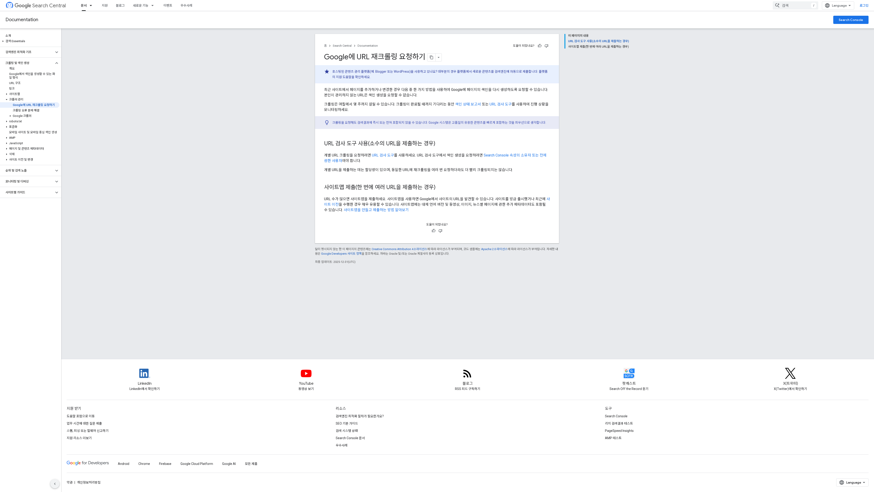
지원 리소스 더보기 (79, 438)
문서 (84, 5)
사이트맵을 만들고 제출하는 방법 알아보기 (376, 210)
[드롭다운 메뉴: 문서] (92, 5)
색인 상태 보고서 (468, 104)
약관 (70, 482)
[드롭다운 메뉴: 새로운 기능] (153, 5)
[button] (29, 41)
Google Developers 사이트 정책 (341, 253)
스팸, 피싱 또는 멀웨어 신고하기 (88, 431)
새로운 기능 (140, 5)
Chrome (144, 464)
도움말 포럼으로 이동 (81, 416)
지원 (105, 5)
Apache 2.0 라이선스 (494, 249)
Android (123, 464)
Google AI (229, 464)
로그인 (864, 5)
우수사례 (186, 5)
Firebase (165, 464)
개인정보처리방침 (89, 482)
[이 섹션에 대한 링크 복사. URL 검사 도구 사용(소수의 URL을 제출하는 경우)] (440, 144)
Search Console (851, 20)
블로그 (120, 5)
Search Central (49, 6)
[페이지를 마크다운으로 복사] (431, 57)
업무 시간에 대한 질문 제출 (84, 423)
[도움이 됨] (539, 45)
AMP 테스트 (613, 438)
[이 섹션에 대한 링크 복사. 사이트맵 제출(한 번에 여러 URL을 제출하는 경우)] (440, 187)
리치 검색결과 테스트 (619, 423)
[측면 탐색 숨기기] (54, 483)
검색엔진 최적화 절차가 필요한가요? (360, 416)
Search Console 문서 (350, 438)
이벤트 (167, 5)
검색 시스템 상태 (347, 431)
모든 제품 (251, 464)
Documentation (21, 20)
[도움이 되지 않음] (546, 45)
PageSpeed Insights (619, 431)
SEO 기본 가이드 (347, 423)
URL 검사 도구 (501, 104)
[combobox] (795, 5)
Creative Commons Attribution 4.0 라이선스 (399, 249)
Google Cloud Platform (196, 464)
